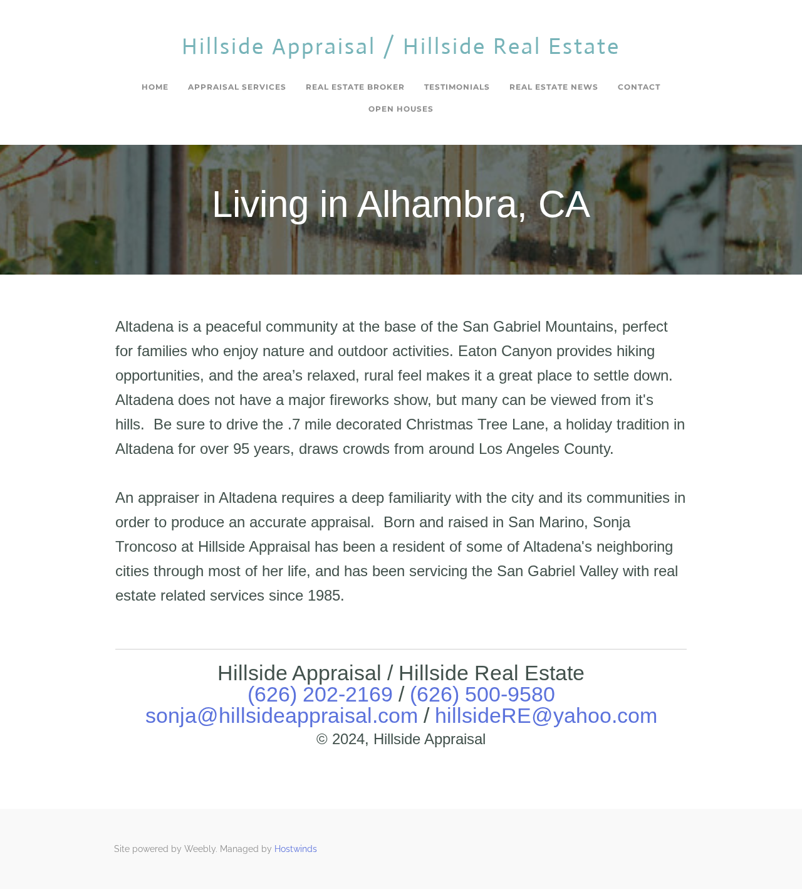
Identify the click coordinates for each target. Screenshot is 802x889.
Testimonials (457, 87)
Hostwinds (295, 849)
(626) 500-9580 (482, 694)
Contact (639, 87)
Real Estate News (553, 87)
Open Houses (401, 108)
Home (155, 87)
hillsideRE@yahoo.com (546, 715)
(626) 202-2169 (320, 694)
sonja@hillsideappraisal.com (284, 715)
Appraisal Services (237, 87)
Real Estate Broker (355, 87)
